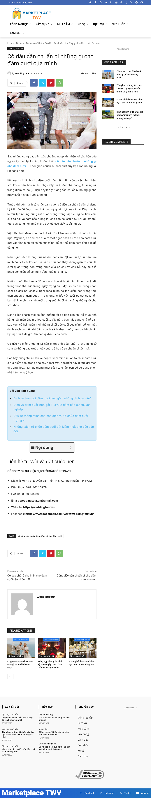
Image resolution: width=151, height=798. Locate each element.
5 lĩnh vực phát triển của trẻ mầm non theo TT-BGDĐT (54, 733)
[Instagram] (101, 3)
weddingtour (22, 73)
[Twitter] (131, 3)
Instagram (109, 793)
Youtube (145, 793)
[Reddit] (116, 3)
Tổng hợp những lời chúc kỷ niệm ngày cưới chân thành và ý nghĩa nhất (50, 664)
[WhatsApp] (59, 83)
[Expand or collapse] (70, 447)
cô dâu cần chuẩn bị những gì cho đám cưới (40, 536)
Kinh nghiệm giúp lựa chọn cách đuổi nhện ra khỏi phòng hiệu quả (130, 115)
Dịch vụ (20, 43)
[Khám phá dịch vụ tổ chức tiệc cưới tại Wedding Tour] (82, 648)
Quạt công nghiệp (47, 744)
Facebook (89, 793)
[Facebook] (95, 3)
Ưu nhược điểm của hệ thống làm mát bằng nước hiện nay (54, 748)
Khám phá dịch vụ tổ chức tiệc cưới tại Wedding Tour (18, 750)
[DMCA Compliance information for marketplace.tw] (90, 777)
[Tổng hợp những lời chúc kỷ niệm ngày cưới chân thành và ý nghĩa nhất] (52, 648)
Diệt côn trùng (46, 714)
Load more (121, 127)
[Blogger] (90, 3)
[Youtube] (141, 3)
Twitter (127, 793)
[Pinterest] (111, 3)
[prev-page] (9, 676)
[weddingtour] (9, 73)
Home (10, 43)
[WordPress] (136, 3)
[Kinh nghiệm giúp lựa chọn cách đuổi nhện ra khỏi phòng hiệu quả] (108, 114)
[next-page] (15, 676)
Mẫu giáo (43, 729)
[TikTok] (121, 3)
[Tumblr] (126, 3)
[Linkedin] (106, 3)
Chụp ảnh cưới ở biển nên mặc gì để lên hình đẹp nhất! (20, 664)
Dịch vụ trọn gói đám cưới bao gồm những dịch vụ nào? (52, 398)
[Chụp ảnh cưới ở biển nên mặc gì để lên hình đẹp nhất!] (21, 648)
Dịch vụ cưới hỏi (34, 43)
